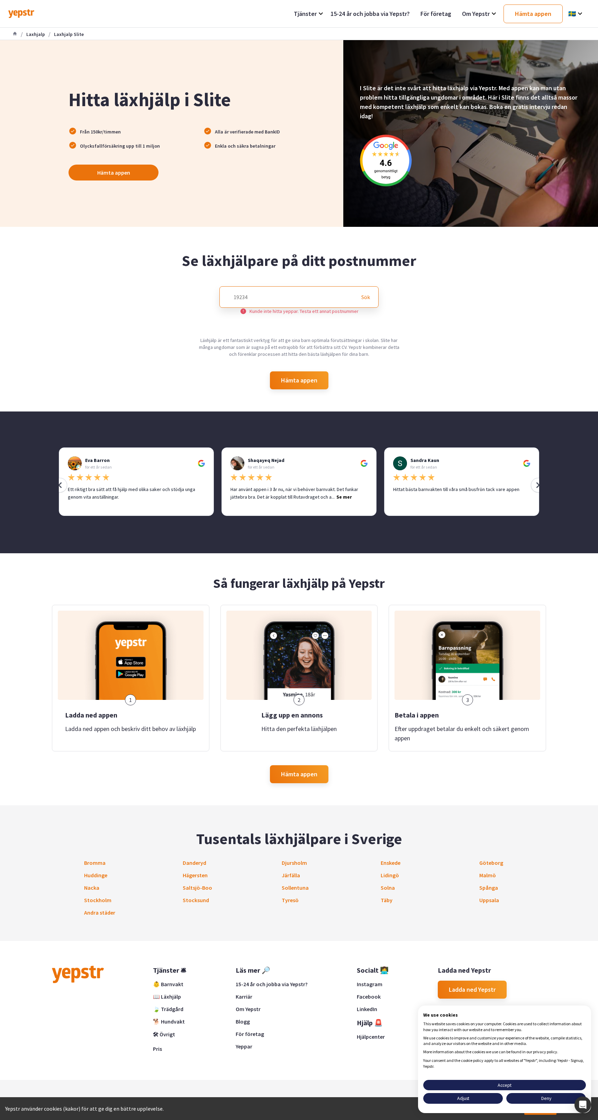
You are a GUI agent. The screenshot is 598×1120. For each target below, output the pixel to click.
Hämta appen (113, 172)
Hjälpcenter (371, 1036)
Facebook (369, 996)
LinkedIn (367, 1009)
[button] (582, 1104)
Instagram (369, 984)
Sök (365, 297)
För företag (250, 1033)
